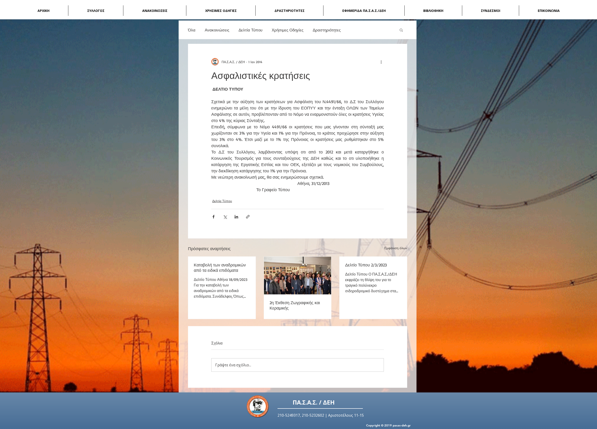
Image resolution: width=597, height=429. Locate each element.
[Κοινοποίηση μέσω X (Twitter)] (225, 216)
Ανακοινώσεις (217, 29)
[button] (401, 30)
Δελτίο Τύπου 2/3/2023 (366, 264)
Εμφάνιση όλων (395, 248)
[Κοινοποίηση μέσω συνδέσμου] (248, 216)
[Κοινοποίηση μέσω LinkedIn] (236, 216)
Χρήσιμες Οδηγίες (287, 29)
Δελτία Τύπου (250, 29)
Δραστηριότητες (327, 29)
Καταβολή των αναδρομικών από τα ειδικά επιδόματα (220, 267)
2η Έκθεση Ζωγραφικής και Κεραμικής (295, 305)
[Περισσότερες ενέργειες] (381, 62)
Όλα (191, 29)
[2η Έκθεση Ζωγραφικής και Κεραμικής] (297, 275)
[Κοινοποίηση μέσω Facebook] (213, 216)
